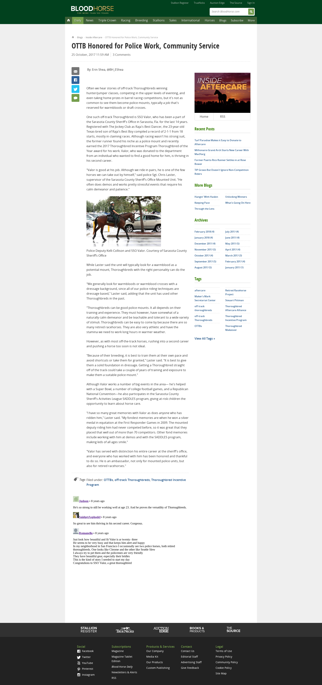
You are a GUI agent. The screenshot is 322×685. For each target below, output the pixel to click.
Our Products (154, 662)
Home (73, 36)
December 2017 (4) (205, 243)
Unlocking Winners (236, 196)
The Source (236, 2)
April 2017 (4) (232, 249)
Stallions (159, 20)
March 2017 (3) (233, 255)
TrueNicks (199, 2)
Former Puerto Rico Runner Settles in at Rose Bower (220, 162)
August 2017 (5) (203, 267)
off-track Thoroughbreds (132, 480)
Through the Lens (204, 208)
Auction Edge (217, 2)
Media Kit (152, 656)
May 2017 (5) (232, 243)
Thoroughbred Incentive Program (236, 318)
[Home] (68, 20)
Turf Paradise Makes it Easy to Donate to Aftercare (218, 142)
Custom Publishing (158, 668)
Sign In (251, 2)
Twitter (75, 89)
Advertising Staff (191, 662)
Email (75, 71)
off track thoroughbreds (203, 308)
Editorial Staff (189, 656)
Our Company (155, 651)
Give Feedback (190, 668)
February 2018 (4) (204, 231)
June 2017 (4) (232, 237)
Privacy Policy (224, 656)
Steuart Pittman (234, 300)
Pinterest (87, 668)
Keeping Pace (202, 202)
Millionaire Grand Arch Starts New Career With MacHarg (222, 152)
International (190, 20)
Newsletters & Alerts (124, 672)
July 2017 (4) (232, 231)
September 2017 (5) (205, 261)
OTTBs (108, 480)
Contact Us (187, 651)
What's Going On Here (237, 202)
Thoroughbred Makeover (233, 328)
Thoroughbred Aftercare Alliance (235, 308)
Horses (210, 20)
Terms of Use (224, 651)
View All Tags (204, 338)
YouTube (87, 663)
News (90, 20)
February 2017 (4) (235, 261)
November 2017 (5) (205, 249)
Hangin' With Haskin (206, 196)
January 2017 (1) (234, 267)
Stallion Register (180, 2)
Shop (197, 629)
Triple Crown (107, 20)
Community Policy (227, 662)
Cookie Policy (224, 668)
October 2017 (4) (204, 255)
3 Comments (122, 55)
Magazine (118, 651)
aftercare (200, 290)
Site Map (221, 673)
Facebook (75, 80)
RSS (222, 117)
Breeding (141, 20)
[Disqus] (130, 541)
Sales (173, 20)
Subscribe (237, 20)
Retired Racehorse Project (235, 292)
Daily (77, 20)
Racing (125, 20)
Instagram (88, 674)
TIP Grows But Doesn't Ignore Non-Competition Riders (222, 171)
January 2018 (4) (204, 237)
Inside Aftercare (94, 37)
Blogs (222, 20)
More (251, 20)
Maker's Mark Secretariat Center (205, 298)
